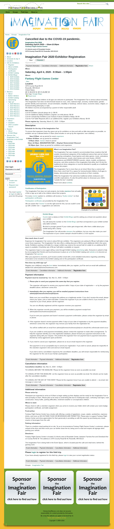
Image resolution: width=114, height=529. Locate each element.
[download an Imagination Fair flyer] (39, 184)
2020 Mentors (15, 104)
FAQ (8, 158)
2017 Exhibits (14, 83)
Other (27, 81)
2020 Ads (11, 143)
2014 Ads (11, 155)
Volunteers (10, 119)
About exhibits (13, 67)
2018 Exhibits (14, 81)
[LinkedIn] (21, 54)
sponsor (40, 254)
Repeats (40, 60)
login (34, 452)
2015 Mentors (15, 114)
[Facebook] (7, 54)
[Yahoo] (15, 54)
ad (70, 252)
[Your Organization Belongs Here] (22, 504)
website (92, 252)
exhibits (69, 183)
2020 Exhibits (14, 77)
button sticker (68, 196)
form (50, 265)
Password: (9, 174)
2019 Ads (11, 145)
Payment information (33, 66)
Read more (32, 96)
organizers (60, 136)
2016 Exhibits (14, 85)
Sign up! (11, 102)
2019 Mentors (15, 106)
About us (34, 12)
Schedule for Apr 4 (13, 59)
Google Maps (37, 94)
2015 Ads (11, 153)
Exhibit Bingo (48, 214)
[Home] (24, 10)
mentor (42, 141)
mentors (68, 191)
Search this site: (83, 3)
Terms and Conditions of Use (56, 518)
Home (8, 12)
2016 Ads (11, 151)
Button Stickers (13, 96)
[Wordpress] (18, 54)
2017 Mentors (15, 110)
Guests (45, 217)
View (31, 60)
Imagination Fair (24, 34)
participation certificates (33, 198)
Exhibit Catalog (13, 73)
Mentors (10, 92)
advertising (80, 250)
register (18, 192)
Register (11, 65)
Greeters (11, 123)
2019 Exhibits (14, 79)
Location (10, 61)
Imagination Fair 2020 (33, 42)
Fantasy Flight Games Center (36, 46)
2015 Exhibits (14, 87)
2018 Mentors (15, 108)
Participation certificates (33, 201)
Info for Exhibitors (13, 63)
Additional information (66, 66)
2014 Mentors (15, 116)
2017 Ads (11, 149)
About (9, 57)
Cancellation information (49, 66)
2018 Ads (11, 147)
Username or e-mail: (13, 169)
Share (91, 66)
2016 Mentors (15, 112)
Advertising (12, 100)
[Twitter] (10, 54)
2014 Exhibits (14, 89)
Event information (32, 270)
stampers (69, 231)
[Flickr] (13, 54)
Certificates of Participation (35, 188)
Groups (15, 12)
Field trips (24, 12)
